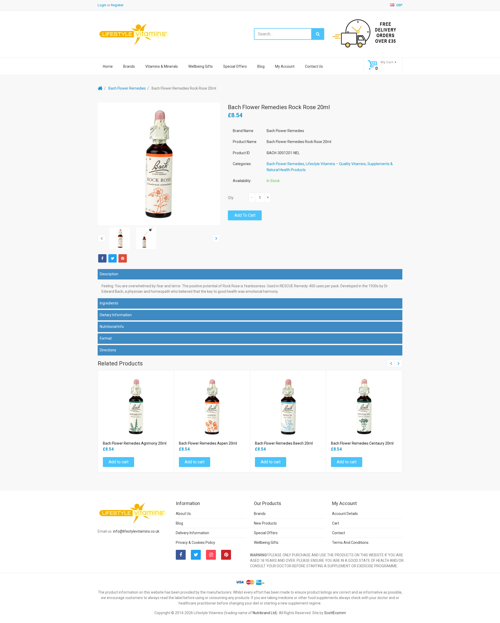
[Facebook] (102, 258)
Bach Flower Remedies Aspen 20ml (208, 443)
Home (108, 66)
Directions (108, 350)
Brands (129, 66)
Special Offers (235, 66)
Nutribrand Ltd (264, 613)
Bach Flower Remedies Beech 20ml (284, 443)
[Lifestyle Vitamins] (134, 34)
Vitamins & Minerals (161, 66)
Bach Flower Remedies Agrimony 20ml (134, 443)
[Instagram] (211, 555)
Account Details (345, 514)
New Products (265, 523)
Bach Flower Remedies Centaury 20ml (362, 443)
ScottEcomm (335, 613)
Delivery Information (192, 533)
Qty (231, 198)
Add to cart (244, 215)
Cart (335, 523)
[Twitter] (112, 258)
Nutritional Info (112, 327)
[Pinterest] (226, 555)
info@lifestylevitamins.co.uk (136, 531)
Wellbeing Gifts (200, 66)
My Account (285, 66)
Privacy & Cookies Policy (195, 542)
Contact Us (314, 66)
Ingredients (109, 303)
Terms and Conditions (350, 542)
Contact (338, 533)
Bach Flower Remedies (127, 88)
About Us (183, 514)
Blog (261, 66)
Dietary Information (116, 315)
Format (106, 338)
